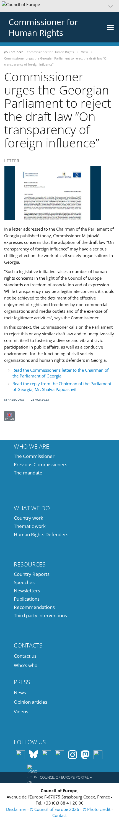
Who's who (25, 665)
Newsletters (27, 590)
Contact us (25, 656)
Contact (59, 815)
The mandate (28, 472)
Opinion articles (30, 702)
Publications (27, 599)
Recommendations (34, 607)
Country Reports (32, 574)
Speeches (24, 582)
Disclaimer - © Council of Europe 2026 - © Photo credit (59, 809)
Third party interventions (40, 615)
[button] (59, 6)
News (20, 692)
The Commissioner (34, 456)
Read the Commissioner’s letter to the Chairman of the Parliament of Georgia (60, 373)
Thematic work (30, 526)
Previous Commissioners (40, 464)
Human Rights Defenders (41, 534)
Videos (21, 711)
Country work (28, 518)
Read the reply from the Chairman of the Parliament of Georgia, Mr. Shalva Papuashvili (61, 386)
